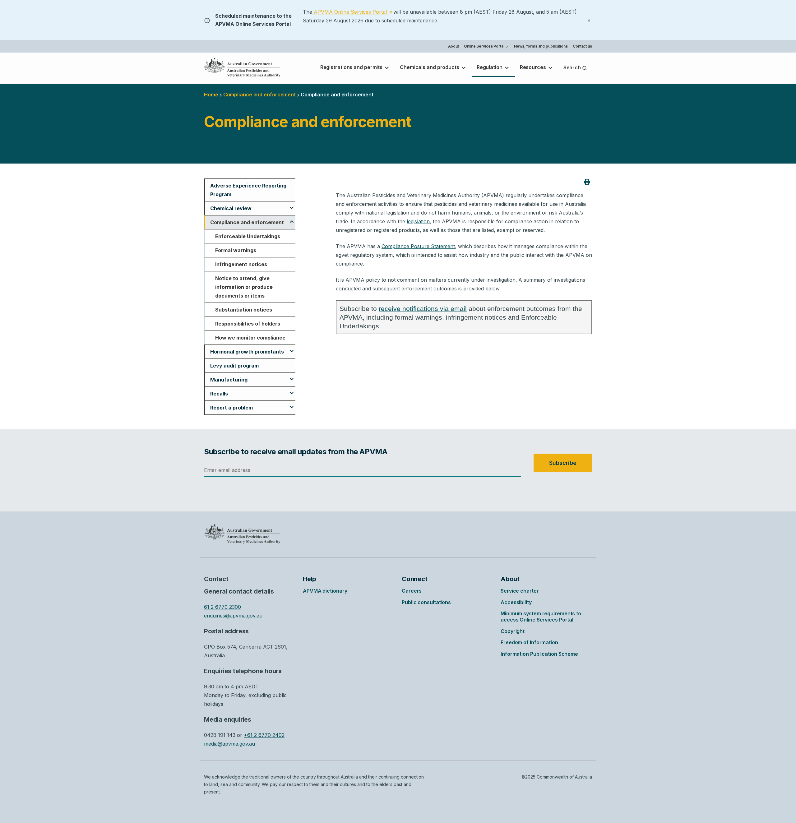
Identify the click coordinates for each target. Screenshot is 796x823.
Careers (412, 591)
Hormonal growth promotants (247, 352)
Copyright (513, 631)
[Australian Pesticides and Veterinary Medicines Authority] (242, 67)
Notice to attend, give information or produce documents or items (244, 287)
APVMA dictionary (325, 591)
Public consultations (426, 602)
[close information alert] (589, 20)
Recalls (219, 394)
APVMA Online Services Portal (352, 12)
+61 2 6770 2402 (264, 735)
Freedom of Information (529, 642)
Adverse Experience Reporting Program (248, 190)
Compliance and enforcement (247, 222)
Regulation (490, 67)
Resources (533, 67)
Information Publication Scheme (539, 654)
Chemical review (231, 208)
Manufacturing (229, 380)
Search (572, 67)
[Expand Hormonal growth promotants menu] (291, 348)
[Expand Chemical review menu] (291, 205)
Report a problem (231, 408)
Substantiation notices (243, 310)
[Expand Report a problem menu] (291, 404)
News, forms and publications (541, 46)
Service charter (520, 591)
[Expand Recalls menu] (291, 390)
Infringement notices (241, 264)
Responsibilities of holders (247, 324)
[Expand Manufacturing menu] (291, 376)
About (453, 46)
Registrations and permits (352, 67)
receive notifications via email (423, 308)
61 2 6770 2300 (222, 607)
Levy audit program (234, 366)
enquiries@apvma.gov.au (233, 616)
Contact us (582, 46)
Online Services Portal (486, 47)
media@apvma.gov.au (229, 744)
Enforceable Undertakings (247, 236)
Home (211, 94)
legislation (418, 221)
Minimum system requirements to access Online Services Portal (541, 616)
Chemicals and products (430, 67)
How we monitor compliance (250, 338)
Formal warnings (235, 250)
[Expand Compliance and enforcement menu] (291, 219)
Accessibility (516, 602)
